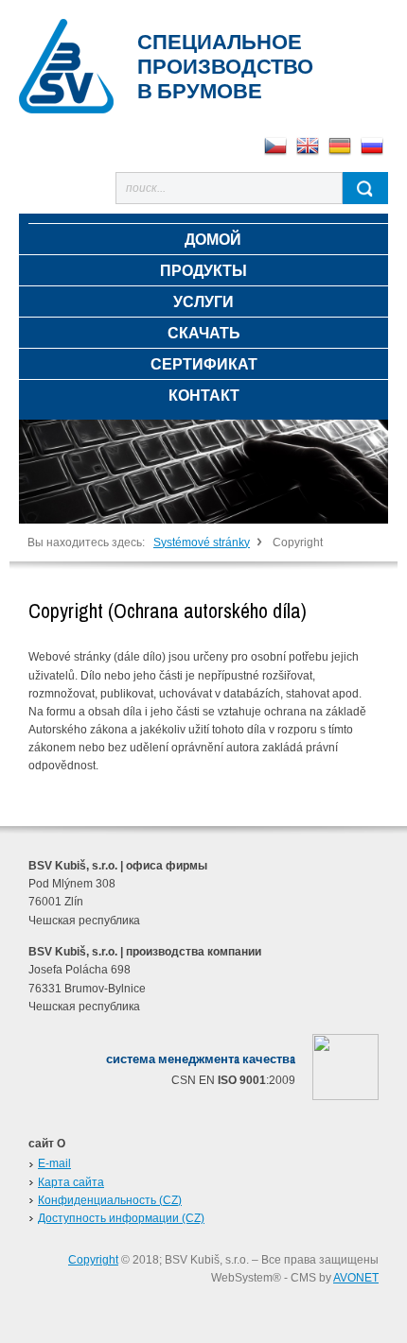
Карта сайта (71, 1182)
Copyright (93, 1259)
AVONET (356, 1277)
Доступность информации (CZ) (121, 1218)
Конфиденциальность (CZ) (110, 1200)
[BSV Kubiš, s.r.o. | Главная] (66, 66)
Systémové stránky (201, 542)
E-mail (54, 1163)
